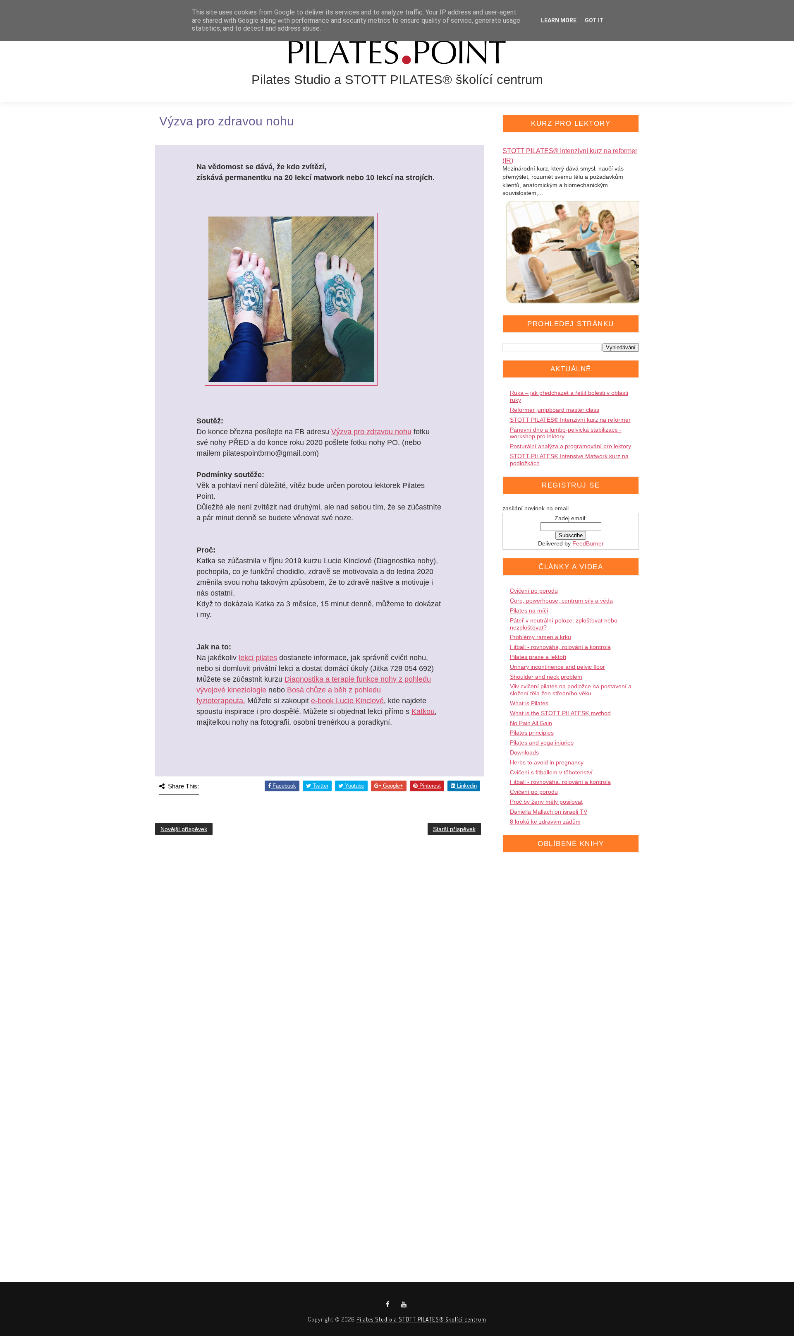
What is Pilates (529, 703)
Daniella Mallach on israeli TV (548, 811)
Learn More (558, 20)
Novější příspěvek (183, 829)
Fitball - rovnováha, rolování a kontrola (560, 647)
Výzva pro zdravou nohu (371, 432)
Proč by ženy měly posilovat (546, 801)
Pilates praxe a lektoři (538, 657)
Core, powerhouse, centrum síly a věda (561, 600)
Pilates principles (532, 732)
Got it (594, 20)
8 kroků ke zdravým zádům (545, 821)
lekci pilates (258, 658)
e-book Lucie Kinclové (347, 701)
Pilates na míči (529, 610)
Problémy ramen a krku (540, 637)
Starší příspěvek (454, 829)
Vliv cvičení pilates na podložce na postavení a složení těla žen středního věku (570, 690)
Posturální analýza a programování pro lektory (570, 446)
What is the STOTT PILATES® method (560, 713)
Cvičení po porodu (534, 590)
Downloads (524, 752)
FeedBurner (588, 543)
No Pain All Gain (531, 723)
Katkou (423, 711)
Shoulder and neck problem (546, 676)
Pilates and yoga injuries (542, 742)
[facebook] (388, 1304)
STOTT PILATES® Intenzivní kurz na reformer (570, 419)
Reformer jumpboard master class (554, 409)
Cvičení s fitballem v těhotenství (551, 772)
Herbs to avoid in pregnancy (547, 762)
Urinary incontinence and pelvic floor (557, 666)
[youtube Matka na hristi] (404, 1304)
